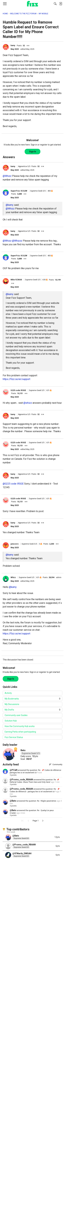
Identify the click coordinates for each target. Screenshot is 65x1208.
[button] (6, 47)
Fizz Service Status (14, 737)
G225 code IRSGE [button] (18, 390)
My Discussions (12, 704)
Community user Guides (16, 715)
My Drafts (32, 709)
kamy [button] (13, 45)
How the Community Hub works (20, 726)
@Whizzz (17, 240)
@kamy (9, 204)
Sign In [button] (32, 151)
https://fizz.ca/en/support (16, 379)
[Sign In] (60, 3)
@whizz (27, 402)
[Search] (55, 3)
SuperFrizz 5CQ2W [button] (19, 191)
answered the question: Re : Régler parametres (36, 801)
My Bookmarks (32, 698)
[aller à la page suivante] (43, 821)
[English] (32, 3)
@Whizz (7, 176)
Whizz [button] (13, 577)
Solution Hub (11, 721)
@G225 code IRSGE (13, 483)
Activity (8, 693)
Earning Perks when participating (20, 732)
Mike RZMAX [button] (16, 280)
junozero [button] (15, 544)
